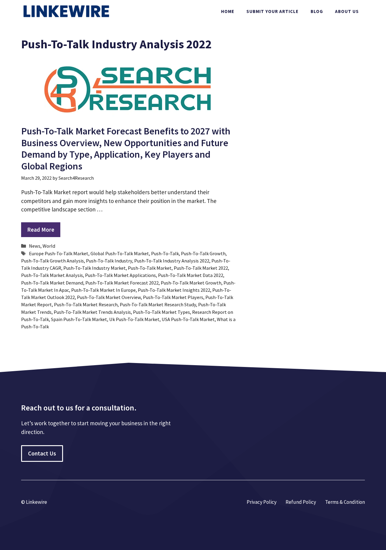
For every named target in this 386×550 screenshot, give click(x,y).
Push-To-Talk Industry (109, 261)
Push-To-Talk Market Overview (109, 297)
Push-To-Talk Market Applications (120, 275)
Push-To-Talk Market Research (86, 304)
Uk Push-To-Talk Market (134, 319)
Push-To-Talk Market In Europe (103, 290)
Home (227, 11)
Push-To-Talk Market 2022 (201, 268)
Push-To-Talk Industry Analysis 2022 (171, 261)
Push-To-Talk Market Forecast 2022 (122, 283)
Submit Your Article (272, 11)
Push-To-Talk (165, 253)
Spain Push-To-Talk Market (79, 319)
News (34, 246)
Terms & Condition (345, 502)
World (49, 246)
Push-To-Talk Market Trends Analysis (92, 312)
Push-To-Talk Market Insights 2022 (174, 290)
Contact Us (42, 453)
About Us (347, 11)
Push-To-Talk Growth (203, 253)
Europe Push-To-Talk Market (58, 253)
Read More (40, 229)
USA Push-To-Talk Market (188, 319)
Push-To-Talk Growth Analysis (52, 261)
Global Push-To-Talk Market (119, 253)
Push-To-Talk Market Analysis (52, 275)
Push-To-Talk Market (150, 268)
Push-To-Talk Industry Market (94, 268)
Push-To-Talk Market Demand (52, 283)
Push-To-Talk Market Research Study (158, 304)
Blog (317, 11)
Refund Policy (301, 502)
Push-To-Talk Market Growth (191, 283)
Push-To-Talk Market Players (173, 297)
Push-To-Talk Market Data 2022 (190, 275)
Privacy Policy (262, 502)
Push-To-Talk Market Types (161, 312)
